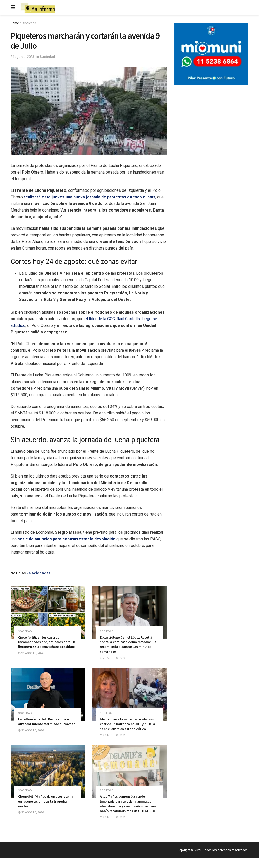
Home (15, 23)
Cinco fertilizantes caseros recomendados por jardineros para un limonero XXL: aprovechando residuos (46, 642)
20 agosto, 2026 (113, 735)
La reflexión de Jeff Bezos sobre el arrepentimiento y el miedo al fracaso (46, 721)
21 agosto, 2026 (32, 653)
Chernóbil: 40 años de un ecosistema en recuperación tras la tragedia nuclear (45, 801)
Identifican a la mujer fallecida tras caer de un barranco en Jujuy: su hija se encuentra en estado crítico (127, 724)
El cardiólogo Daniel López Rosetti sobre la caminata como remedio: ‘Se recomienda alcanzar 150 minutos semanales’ (128, 644)
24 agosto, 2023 (22, 57)
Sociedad (29, 23)
